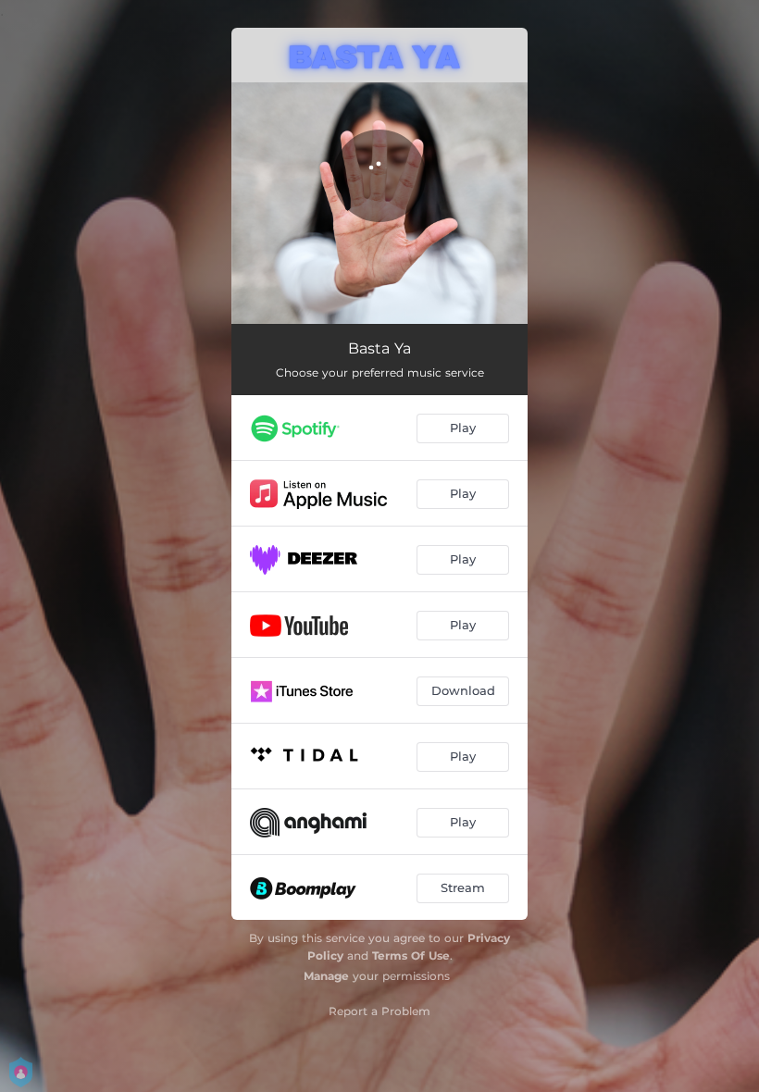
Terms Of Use (411, 955)
